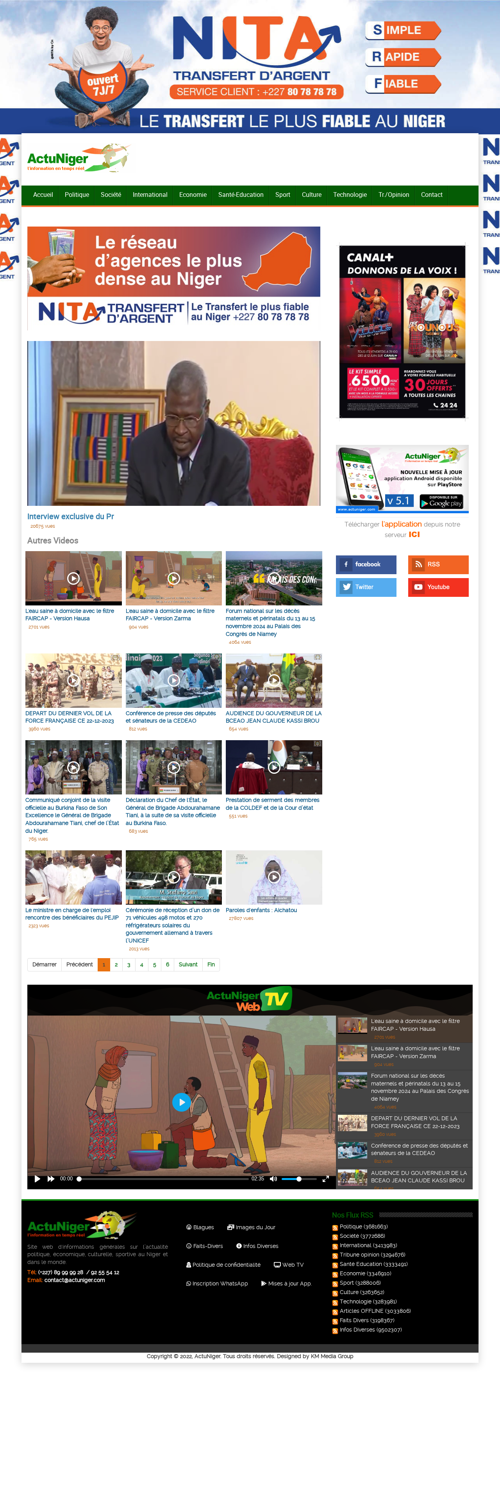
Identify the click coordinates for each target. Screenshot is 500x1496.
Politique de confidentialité (226, 1265)
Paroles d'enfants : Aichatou (261, 910)
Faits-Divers (207, 1246)
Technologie (350, 194)
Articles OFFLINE (361, 1311)
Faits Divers (354, 1320)
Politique (77, 194)
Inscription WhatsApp (219, 1283)
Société (111, 194)
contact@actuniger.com (75, 1280)
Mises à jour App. (289, 1283)
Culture (311, 194)
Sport (282, 194)
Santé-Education (241, 194)
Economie (193, 194)
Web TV (292, 1265)
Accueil (43, 194)
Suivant (188, 964)
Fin (211, 964)
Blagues (203, 1227)
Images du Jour (254, 1227)
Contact (432, 194)
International (150, 194)
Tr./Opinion (394, 194)
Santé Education (361, 1264)
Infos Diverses (260, 1246)
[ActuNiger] (81, 158)
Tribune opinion (359, 1254)
